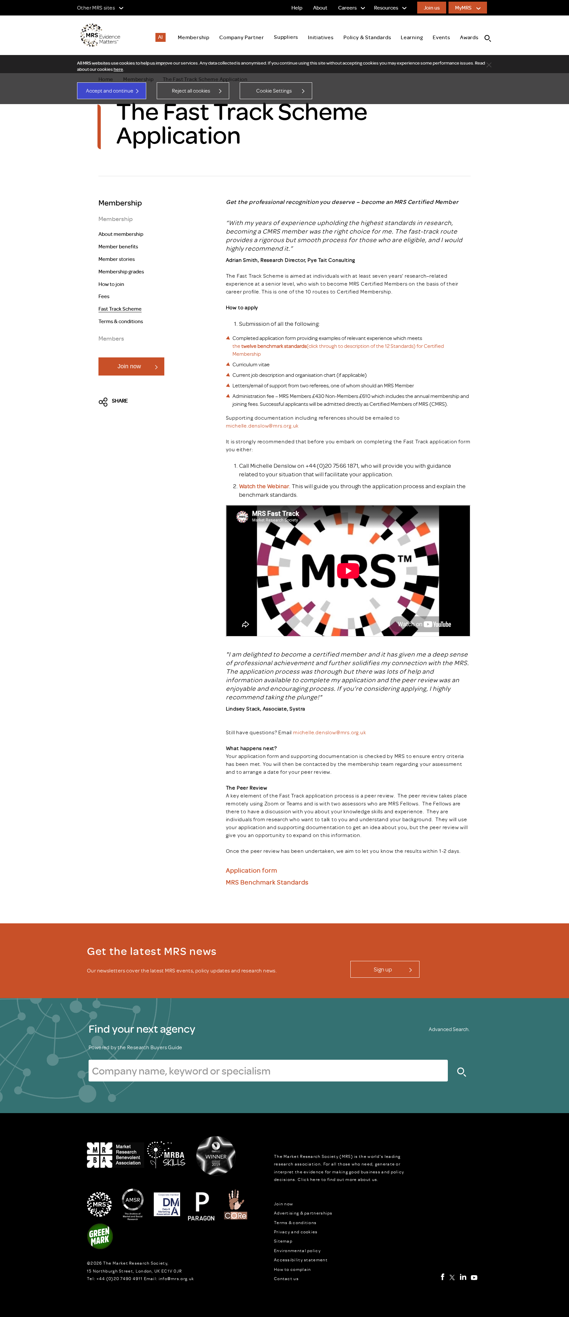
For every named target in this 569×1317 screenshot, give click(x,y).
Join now (129, 366)
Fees (103, 296)
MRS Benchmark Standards (267, 881)
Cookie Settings (274, 90)
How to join (111, 284)
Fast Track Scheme (120, 309)
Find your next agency (142, 1028)
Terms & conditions (120, 321)
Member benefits (118, 247)
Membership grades (121, 272)
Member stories (116, 259)
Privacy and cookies (296, 1231)
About (320, 7)
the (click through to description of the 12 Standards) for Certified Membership (338, 350)
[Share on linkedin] (161, 402)
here (118, 69)
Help (296, 7)
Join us (432, 7)
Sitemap (283, 1241)
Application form (251, 870)
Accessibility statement (301, 1259)
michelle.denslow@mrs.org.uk (262, 425)
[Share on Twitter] (105, 402)
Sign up (383, 969)
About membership (120, 234)
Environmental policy (297, 1250)
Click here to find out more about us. (338, 1179)
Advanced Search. (449, 1029)
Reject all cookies (191, 90)
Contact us (286, 1278)
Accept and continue (109, 90)
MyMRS (463, 7)
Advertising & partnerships (303, 1213)
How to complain (292, 1269)
